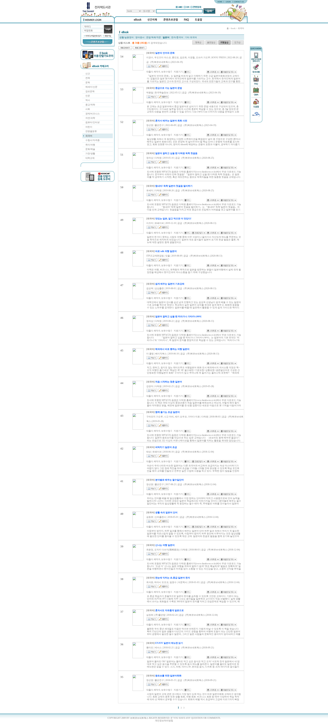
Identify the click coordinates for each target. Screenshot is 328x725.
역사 (87, 100)
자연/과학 (90, 118)
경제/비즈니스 (92, 113)
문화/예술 (90, 149)
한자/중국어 (177, 37)
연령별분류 (91, 131)
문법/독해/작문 (153, 37)
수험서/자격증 (92, 140)
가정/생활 (90, 153)
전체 (87, 78)
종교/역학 (90, 104)
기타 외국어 (191, 37)
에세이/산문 (91, 87)
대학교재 (90, 158)
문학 (87, 82)
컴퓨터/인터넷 (92, 122)
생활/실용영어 (126, 37)
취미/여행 (90, 144)
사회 (87, 109)
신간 (87, 73)
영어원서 (139, 37)
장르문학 (90, 91)
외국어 (88, 136)
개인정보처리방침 (164, 720)
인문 (87, 95)
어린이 (88, 127)
